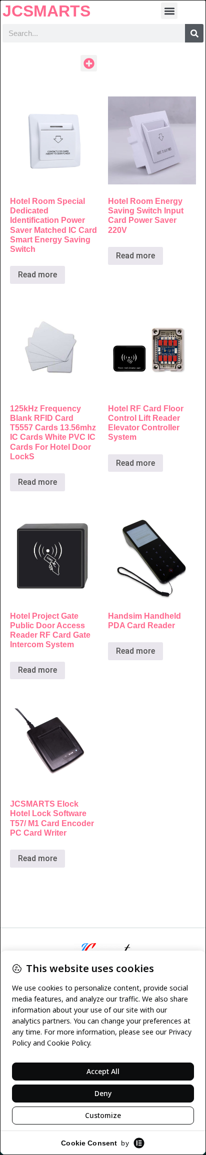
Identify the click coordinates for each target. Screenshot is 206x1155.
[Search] (194, 33)
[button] (169, 10)
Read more (37, 274)
